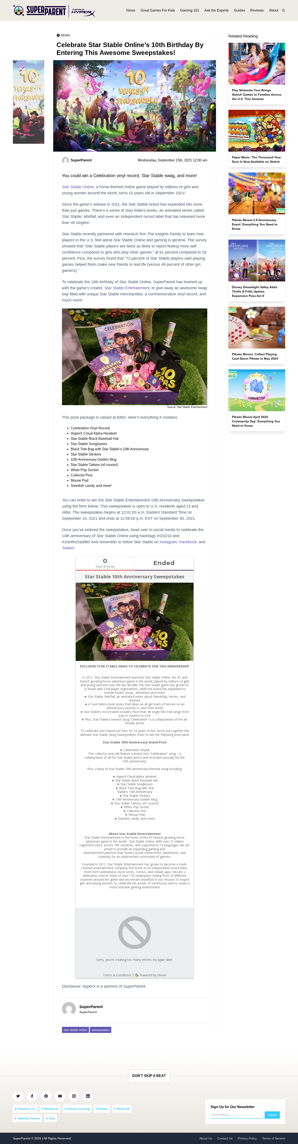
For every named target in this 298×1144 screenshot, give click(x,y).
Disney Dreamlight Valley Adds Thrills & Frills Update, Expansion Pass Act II (254, 291)
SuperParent (22, 1138)
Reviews (257, 10)
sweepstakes (101, 1030)
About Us (205, 1138)
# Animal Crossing (77, 1108)
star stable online (75, 1030)
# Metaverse (50, 1108)
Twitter (68, 548)
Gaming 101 (189, 10)
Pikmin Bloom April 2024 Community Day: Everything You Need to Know (256, 421)
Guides (239, 10)
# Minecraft (122, 1108)
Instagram (168, 542)
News (130, 10)
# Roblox (102, 1108)
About (273, 10)
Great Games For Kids (157, 10)
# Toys (50, 1118)
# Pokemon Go (25, 1108)
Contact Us (225, 1138)
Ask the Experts (216, 10)
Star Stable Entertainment (126, 288)
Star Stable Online (78, 187)
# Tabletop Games (27, 1118)
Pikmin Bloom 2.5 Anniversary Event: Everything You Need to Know (254, 224)
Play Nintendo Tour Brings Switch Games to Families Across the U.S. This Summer (256, 94)
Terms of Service (273, 1138)
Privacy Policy (247, 1138)
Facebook (188, 542)
